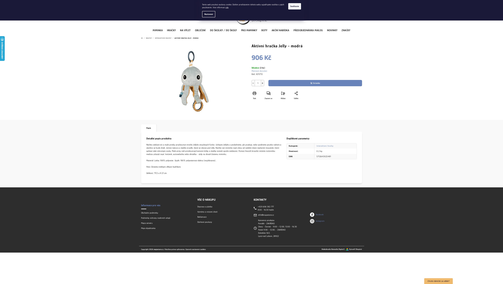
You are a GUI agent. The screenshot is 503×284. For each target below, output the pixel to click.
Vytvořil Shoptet (355, 249)
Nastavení (208, 14)
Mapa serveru (147, 223)
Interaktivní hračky (325, 146)
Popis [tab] (148, 128)
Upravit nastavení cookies (195, 249)
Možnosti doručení (259, 71)
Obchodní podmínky (149, 213)
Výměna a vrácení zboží (207, 212)
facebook (320, 214)
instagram (320, 221)
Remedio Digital (337, 249)
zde (227, 7)
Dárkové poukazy (204, 222)
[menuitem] (158, 30)
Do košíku (316, 83)
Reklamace (202, 217)
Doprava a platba (204, 207)
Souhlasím (294, 6)
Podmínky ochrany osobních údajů (155, 218)
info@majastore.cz (266, 215)
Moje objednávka (148, 228)
